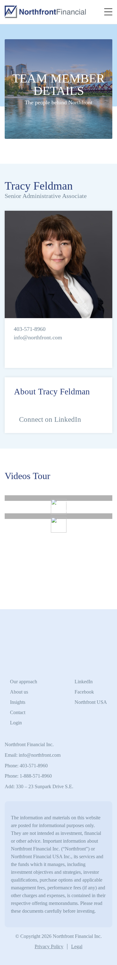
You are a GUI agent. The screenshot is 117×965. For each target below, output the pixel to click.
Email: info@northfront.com (33, 755)
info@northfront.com (38, 337)
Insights (17, 702)
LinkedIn (84, 681)
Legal (76, 946)
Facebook (84, 691)
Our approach (23, 681)
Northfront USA (91, 702)
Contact (17, 712)
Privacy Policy (49, 946)
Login (16, 722)
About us (19, 691)
